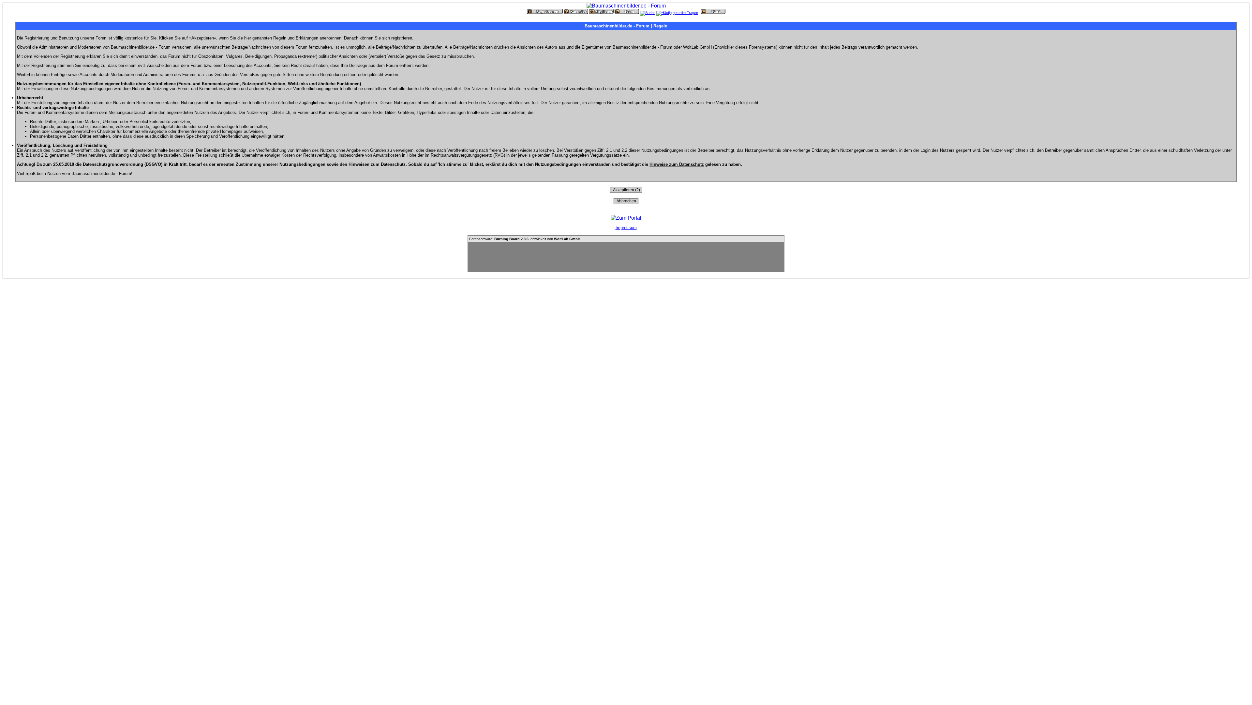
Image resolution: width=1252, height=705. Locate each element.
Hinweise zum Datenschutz (676, 164)
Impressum (626, 227)
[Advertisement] (626, 257)
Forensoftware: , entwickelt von (524, 239)
